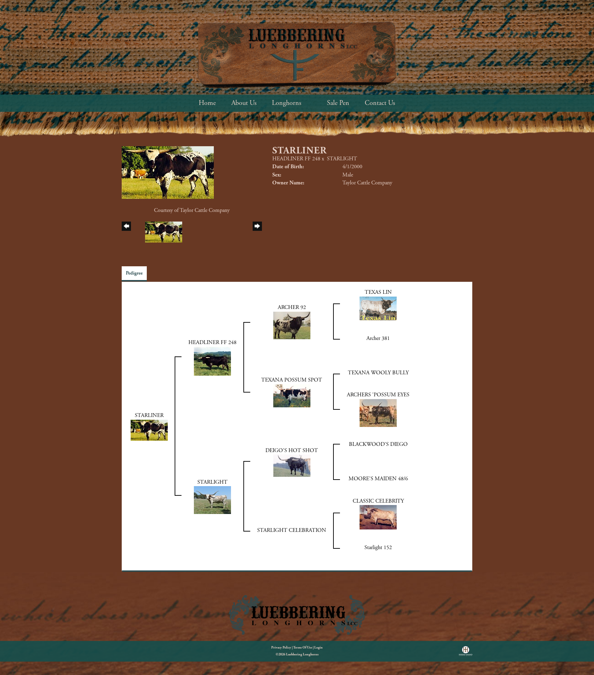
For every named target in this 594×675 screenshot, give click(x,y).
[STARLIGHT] (212, 499)
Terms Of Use (302, 647)
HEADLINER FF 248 (296, 158)
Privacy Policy (281, 647)
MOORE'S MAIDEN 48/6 (378, 478)
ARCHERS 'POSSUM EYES (378, 394)
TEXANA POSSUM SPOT (291, 380)
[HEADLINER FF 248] (212, 360)
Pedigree (134, 273)
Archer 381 (378, 338)
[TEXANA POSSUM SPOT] (291, 395)
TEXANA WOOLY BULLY (378, 372)
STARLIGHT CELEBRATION (291, 530)
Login (318, 647)
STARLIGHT (342, 158)
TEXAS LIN (378, 292)
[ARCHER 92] (291, 325)
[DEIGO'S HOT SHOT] (291, 465)
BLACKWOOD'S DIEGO (378, 444)
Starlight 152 (378, 547)
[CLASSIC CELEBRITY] (378, 517)
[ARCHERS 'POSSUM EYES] (378, 412)
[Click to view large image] (168, 172)
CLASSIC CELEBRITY (378, 501)
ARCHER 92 (292, 307)
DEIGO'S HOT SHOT (291, 450)
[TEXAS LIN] (378, 307)
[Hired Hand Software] (465, 653)
